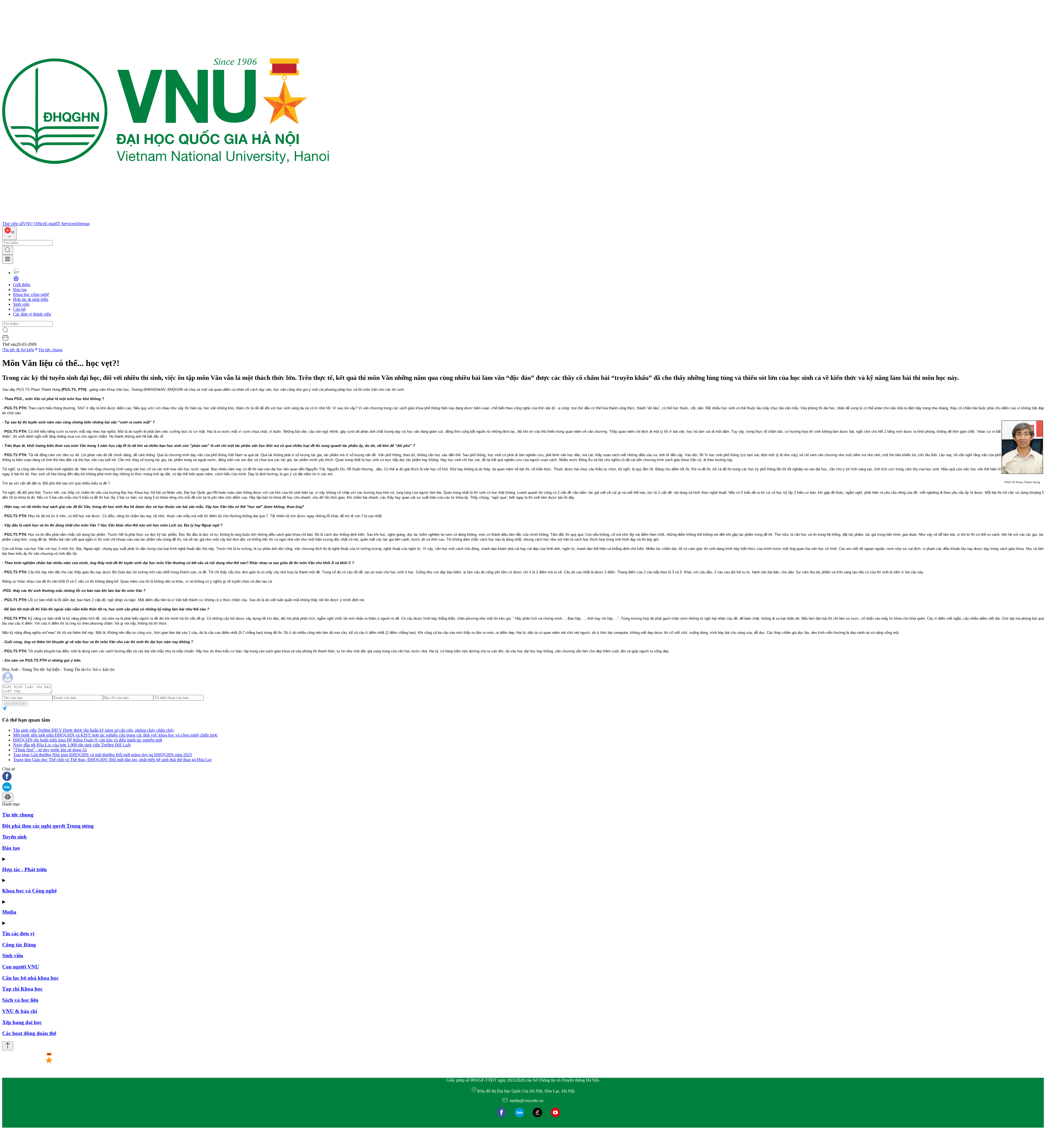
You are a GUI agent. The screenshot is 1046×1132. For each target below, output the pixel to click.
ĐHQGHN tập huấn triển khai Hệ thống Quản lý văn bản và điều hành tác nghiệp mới (87, 740)
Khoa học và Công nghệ (29, 891)
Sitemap (83, 223)
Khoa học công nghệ (31, 294)
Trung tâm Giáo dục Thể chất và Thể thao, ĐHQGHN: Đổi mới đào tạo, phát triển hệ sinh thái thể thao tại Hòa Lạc (112, 759)
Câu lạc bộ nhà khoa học (30, 978)
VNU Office (34, 223)
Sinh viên (21, 304)
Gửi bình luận (15, 703)
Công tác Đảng (19, 945)
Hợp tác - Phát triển (24, 869)
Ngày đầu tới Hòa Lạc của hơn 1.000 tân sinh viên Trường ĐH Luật (71, 745)
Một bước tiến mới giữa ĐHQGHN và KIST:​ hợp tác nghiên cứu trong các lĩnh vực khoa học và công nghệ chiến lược (115, 735)
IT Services (66, 223)
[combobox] (9, 233)
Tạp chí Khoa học (22, 989)
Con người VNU (20, 967)
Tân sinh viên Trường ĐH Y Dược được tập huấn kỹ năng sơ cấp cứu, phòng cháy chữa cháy (93, 730)
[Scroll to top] (7, 1046)
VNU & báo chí (19, 1011)
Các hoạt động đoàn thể (29, 1033)
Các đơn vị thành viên (32, 314)
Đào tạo (20, 289)
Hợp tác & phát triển (30, 299)
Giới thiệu (21, 284)
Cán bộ (19, 309)
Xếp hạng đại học (22, 1022)
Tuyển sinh (14, 837)
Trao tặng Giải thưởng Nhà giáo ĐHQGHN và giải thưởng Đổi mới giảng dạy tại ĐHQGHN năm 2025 (102, 754)
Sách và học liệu (20, 1000)
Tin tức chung (50, 349)
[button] (523, 776)
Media (9, 912)
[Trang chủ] (165, 218)
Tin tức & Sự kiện (18, 349)
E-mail (50, 223)
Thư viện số (12, 223)
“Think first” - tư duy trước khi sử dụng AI (50, 749)
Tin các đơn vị (18, 933)
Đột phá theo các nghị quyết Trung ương (48, 826)
